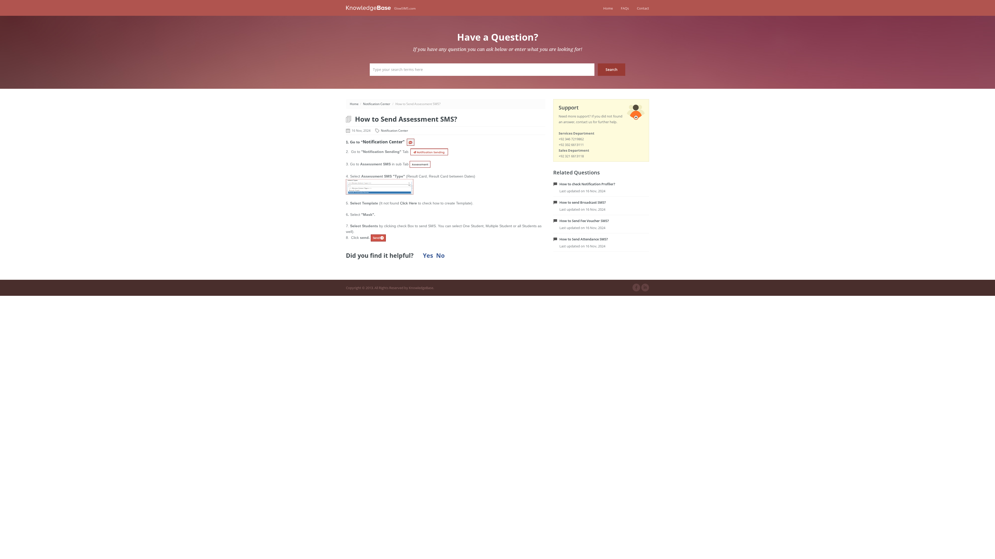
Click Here (408, 203)
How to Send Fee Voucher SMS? (584, 220)
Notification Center (376, 104)
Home (608, 8)
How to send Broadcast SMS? (582, 202)
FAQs (625, 8)
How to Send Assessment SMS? (406, 119)
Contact (643, 8)
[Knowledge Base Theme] (370, 7)
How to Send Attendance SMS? (583, 239)
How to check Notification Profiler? (587, 184)
